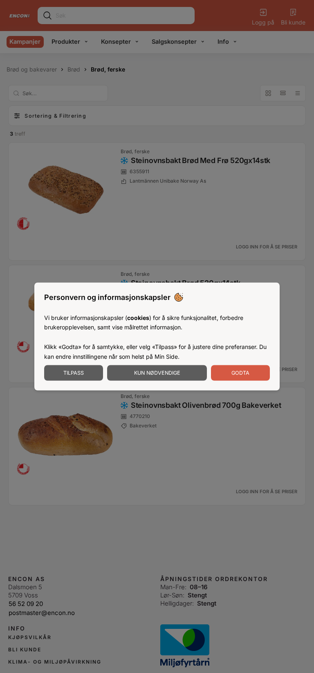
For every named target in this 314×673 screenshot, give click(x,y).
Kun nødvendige (157, 373)
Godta (240, 373)
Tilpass (73, 373)
